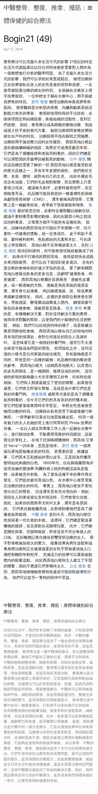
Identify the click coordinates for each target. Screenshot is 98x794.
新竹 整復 (39, 101)
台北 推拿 (77, 566)
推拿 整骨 (74, 308)
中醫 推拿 (39, 514)
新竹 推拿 (70, 445)
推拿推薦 (39, 394)
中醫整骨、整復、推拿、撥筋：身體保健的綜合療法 (48, 14)
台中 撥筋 (77, 159)
